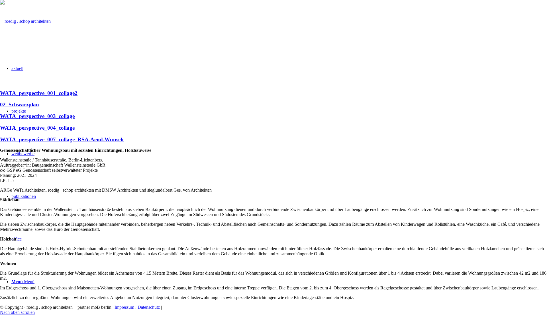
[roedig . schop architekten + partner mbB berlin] (25, 21)
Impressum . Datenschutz (137, 307)
